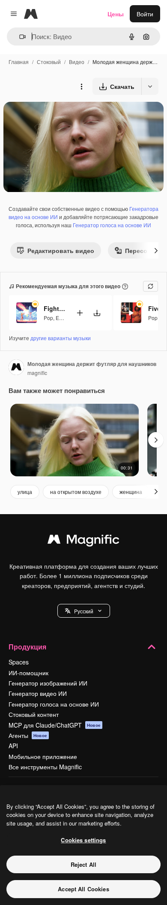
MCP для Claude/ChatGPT (55, 725)
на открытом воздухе (75, 491)
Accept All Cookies (83, 889)
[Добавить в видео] (79, 313)
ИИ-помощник (28, 672)
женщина (130, 491)
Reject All (83, 864)
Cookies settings (83, 840)
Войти (145, 13)
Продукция (27, 647)
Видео (76, 61)
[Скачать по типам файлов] (149, 86)
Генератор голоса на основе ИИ (112, 225)
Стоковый (49, 61)
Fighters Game (54, 308)
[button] (83, 611)
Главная (19, 61)
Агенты (28, 735)
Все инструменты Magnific (45, 766)
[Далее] (156, 250)
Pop (48, 317)
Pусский (83, 611)
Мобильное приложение (43, 756)
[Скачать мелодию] (96, 313)
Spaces (19, 662)
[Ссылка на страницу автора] (16, 368)
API (13, 745)
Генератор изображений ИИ (48, 683)
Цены (115, 13)
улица (25, 491)
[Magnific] (83, 541)
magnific (37, 372)
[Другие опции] (81, 86)
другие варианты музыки (60, 337)
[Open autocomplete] (19, 37)
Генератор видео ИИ (38, 693)
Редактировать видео (60, 250)
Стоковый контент (34, 714)
